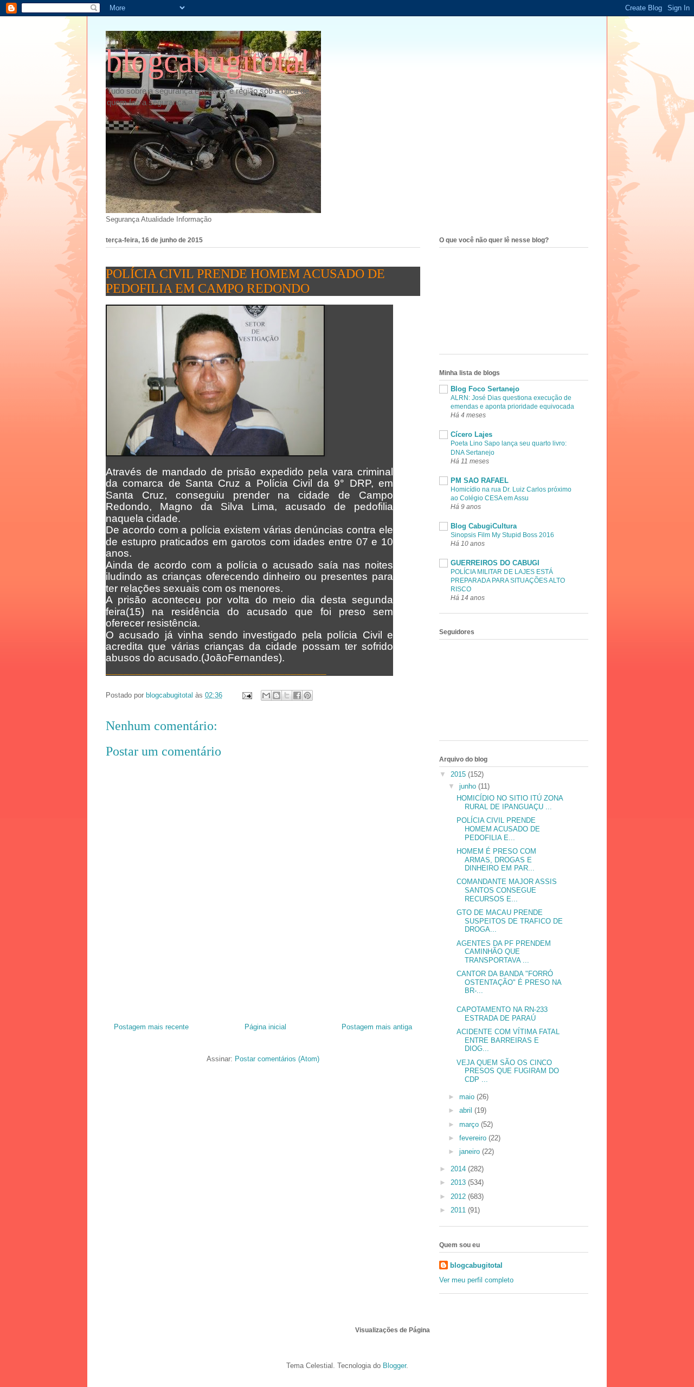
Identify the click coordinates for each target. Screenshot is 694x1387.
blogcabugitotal (208, 61)
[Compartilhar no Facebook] (297, 695)
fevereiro (474, 1138)
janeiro (470, 1151)
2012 (459, 1196)
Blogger (394, 1366)
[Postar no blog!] (276, 695)
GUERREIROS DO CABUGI (495, 563)
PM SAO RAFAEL (480, 480)
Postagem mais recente (151, 1027)
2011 (459, 1210)
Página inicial (265, 1027)
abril (466, 1110)
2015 (459, 774)
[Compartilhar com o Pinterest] (307, 695)
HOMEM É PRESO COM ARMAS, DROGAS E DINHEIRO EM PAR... (496, 859)
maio (468, 1097)
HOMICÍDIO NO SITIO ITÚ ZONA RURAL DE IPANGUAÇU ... (510, 802)
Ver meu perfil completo (476, 1280)
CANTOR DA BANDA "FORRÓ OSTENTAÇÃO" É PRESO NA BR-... (509, 982)
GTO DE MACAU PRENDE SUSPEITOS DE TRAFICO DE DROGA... (510, 920)
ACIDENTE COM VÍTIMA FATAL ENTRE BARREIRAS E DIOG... (508, 1040)
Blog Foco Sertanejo (485, 389)
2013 (459, 1182)
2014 (459, 1169)
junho (468, 786)
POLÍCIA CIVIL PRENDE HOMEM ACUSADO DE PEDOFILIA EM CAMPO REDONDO (245, 281)
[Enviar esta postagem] (246, 695)
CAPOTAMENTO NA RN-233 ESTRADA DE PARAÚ (502, 1013)
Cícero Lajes (471, 434)
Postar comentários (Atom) (277, 1059)
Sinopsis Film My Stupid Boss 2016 (502, 535)
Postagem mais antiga (377, 1027)
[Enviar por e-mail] (266, 695)
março (470, 1124)
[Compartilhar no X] (286, 695)
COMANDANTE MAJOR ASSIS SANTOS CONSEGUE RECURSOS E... (507, 890)
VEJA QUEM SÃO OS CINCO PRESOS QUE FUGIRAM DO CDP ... (508, 1071)
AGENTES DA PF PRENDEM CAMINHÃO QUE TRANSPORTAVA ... (504, 951)
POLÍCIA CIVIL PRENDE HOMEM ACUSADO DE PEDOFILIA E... (498, 828)
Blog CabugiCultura (484, 526)
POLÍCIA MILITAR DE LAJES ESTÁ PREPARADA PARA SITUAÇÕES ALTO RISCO (508, 580)
